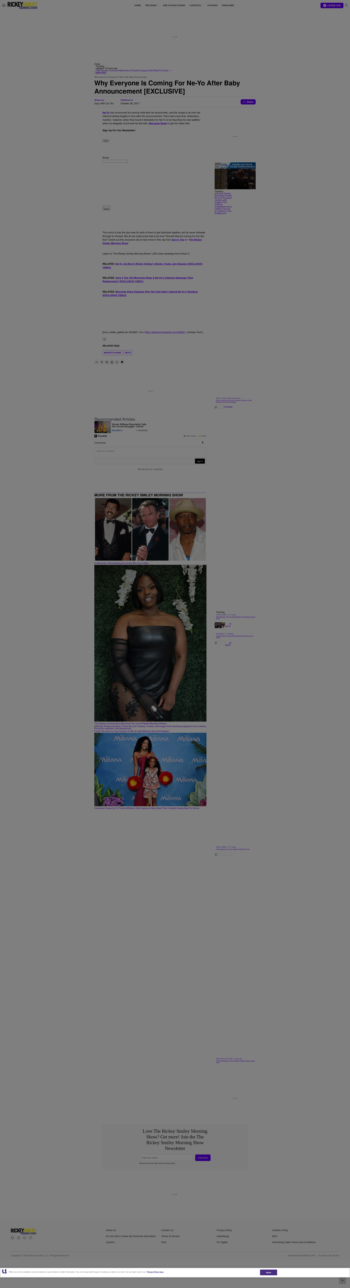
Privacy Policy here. (155, 1272)
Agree (268, 1272)
